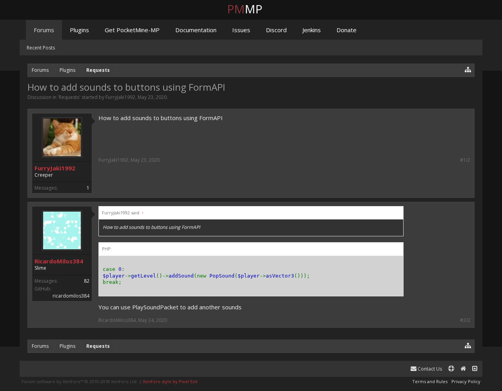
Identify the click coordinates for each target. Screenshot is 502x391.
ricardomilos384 (71, 295)
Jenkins (311, 30)
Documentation (195, 30)
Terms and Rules (429, 381)
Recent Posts (41, 47)
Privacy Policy (465, 381)
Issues (241, 30)
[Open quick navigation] (468, 69)
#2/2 (465, 320)
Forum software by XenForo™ (80, 381)
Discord (276, 30)
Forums (44, 30)
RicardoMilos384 (59, 261)
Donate (346, 30)
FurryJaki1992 (120, 97)
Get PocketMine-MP (132, 30)
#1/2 (465, 160)
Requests (69, 97)
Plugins (79, 30)
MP (251, 9)
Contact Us (429, 368)
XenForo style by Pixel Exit (170, 381)
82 (86, 281)
